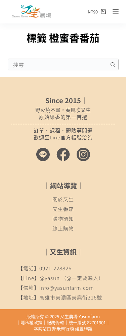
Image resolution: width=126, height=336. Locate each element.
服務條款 (55, 322)
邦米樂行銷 (63, 328)
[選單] (116, 12)
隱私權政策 (31, 322)
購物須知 (63, 218)
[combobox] (57, 64)
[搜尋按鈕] (112, 64)
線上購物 (63, 228)
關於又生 (63, 199)
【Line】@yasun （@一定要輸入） (61, 277)
